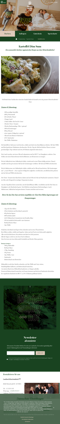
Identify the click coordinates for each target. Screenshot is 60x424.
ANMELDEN (40, 353)
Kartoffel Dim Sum (41, 39)
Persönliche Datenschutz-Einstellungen (27, 417)
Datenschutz (27, 359)
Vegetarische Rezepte (30, 39)
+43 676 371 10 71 (14, 391)
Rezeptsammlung (22, 39)
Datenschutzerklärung (48, 407)
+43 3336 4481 (52, 2)
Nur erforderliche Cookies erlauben (27, 419)
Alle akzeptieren (27, 421)
